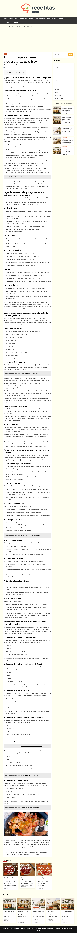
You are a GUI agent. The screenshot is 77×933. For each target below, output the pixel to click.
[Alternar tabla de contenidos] (22, 72)
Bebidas (16, 18)
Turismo (57, 89)
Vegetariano (61, 18)
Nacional (57, 77)
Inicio (5, 18)
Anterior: (26, 852)
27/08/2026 (22, 922)
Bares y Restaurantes (40, 18)
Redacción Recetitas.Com (10, 64)
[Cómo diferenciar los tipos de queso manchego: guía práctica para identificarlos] (57, 150)
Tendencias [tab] (69, 103)
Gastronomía (23, 18)
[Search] (73, 18)
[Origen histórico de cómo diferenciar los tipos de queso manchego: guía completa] (57, 120)
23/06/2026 (24, 886)
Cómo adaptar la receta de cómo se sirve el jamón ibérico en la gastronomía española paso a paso (44, 881)
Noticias (10, 18)
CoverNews (67, 928)
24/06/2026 (7, 888)
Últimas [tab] (56, 103)
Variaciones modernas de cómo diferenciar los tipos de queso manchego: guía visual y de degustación (67, 131)
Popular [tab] (62, 103)
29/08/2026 (7, 920)
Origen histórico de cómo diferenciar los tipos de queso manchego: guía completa (67, 121)
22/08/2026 (65, 922)
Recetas (31, 18)
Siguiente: (25, 854)
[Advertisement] (38, 39)
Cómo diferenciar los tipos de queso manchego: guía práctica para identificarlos (67, 151)
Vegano (54, 18)
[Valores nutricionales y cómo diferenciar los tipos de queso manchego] (57, 110)
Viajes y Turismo (8, 22)
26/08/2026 (36, 922)
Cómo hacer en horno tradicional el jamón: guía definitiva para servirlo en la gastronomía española (10, 881)
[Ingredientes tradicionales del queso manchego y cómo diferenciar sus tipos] (57, 140)
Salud (48, 18)
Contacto (16, 22)
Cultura (56, 71)
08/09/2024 (19, 64)
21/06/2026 (41, 888)
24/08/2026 (51, 920)
